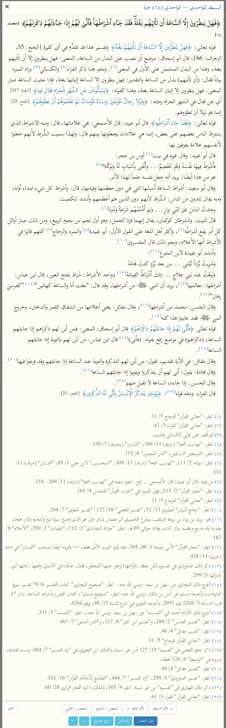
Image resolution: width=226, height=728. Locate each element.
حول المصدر (146, 721)
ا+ (84, 721)
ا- (73, 721)
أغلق (11, 708)
